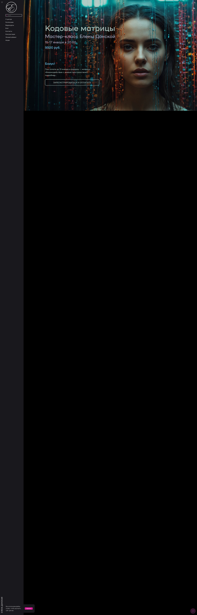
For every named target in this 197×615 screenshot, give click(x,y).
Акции (7, 40)
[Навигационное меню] (2, 2)
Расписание (9, 22)
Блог (7, 28)
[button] (72, 82)
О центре (8, 19)
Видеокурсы (9, 25)
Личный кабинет (10, 37)
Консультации (10, 34)
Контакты (8, 31)
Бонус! (50, 63)
